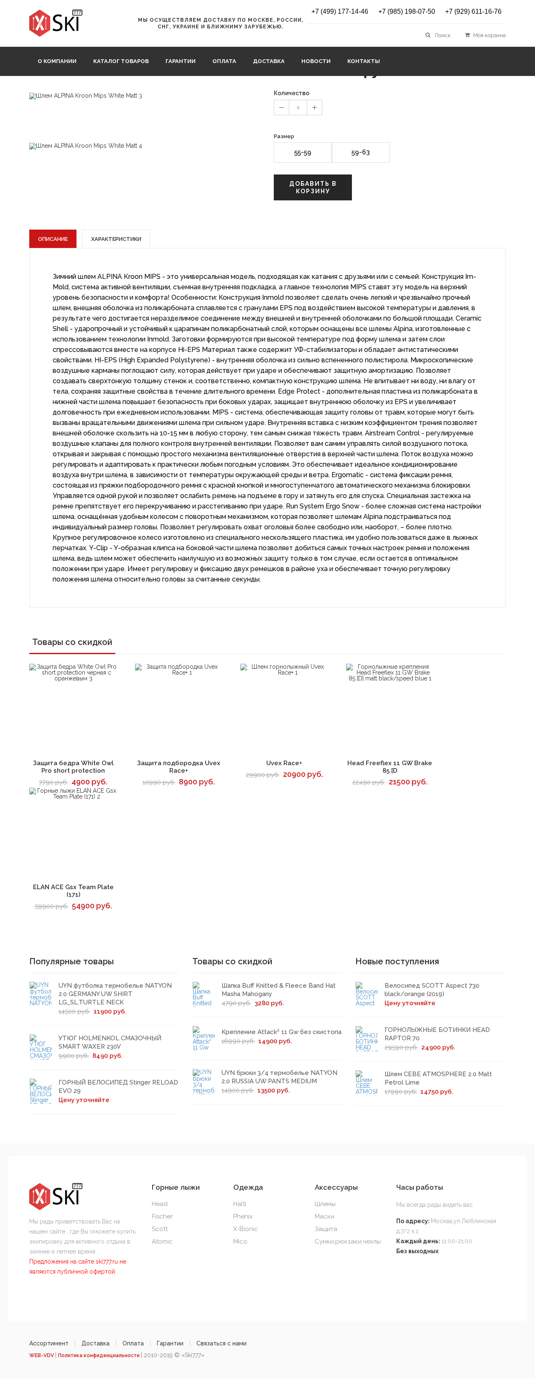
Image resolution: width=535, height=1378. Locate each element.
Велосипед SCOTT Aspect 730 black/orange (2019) (432, 990)
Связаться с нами (221, 1343)
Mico (240, 1241)
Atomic (162, 1241)
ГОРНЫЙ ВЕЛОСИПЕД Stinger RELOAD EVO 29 (118, 1087)
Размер (284, 136)
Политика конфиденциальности (99, 1355)
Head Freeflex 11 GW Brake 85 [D (389, 766)
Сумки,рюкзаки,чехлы (348, 1241)
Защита (326, 1229)
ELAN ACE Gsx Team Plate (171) (73, 890)
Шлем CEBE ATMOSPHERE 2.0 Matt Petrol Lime (438, 1078)
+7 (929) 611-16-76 (473, 11)
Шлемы (325, 1204)
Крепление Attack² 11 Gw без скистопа (281, 1032)
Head (160, 1204)
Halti (239, 1204)
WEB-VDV (42, 1355)
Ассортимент (49, 1343)
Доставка (269, 61)
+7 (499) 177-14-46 (339, 11)
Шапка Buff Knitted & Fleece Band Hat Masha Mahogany (279, 990)
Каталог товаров (121, 61)
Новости (316, 61)
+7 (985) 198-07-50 (406, 11)
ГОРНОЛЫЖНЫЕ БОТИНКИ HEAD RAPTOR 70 (437, 1034)
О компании (57, 61)
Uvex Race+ (284, 763)
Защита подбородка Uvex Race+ (178, 766)
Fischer (162, 1216)
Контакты (363, 61)
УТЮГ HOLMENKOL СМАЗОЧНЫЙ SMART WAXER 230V (110, 1042)
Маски (324, 1216)
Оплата (224, 61)
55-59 (302, 152)
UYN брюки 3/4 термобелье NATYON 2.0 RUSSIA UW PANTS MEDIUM (279, 1077)
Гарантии (181, 61)
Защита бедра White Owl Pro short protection (73, 766)
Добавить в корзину (313, 187)
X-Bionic (245, 1229)
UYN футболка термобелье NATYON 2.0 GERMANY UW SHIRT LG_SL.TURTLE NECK (115, 994)
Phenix (243, 1216)
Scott (160, 1229)
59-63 (361, 152)
